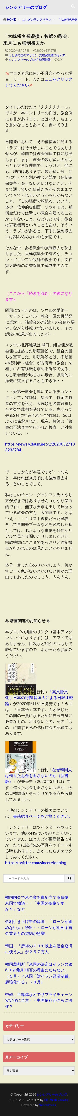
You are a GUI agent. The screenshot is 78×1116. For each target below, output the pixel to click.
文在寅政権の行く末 (52, 55)
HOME (11, 19)
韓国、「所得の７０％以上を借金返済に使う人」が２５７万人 (38, 948)
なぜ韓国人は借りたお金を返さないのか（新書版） (38, 775)
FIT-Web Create (56, 1100)
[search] (70, 878)
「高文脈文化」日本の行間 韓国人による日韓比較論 (39, 697)
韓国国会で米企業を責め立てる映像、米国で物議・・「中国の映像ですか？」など (38, 903)
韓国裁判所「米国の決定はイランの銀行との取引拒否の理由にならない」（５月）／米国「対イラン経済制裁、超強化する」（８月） (38, 973)
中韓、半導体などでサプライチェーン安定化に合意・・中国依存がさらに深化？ (38, 1000)
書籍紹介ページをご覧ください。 (42, 816)
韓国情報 (45, 59)
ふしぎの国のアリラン (36, 19)
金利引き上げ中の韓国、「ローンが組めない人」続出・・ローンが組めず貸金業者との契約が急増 (38, 927)
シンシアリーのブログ (26, 7)
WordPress (47, 1105)
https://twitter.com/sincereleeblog (35, 862)
